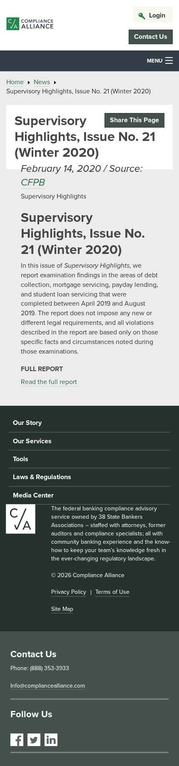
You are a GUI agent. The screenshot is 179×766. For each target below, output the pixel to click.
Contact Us (150, 37)
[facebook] (16, 739)
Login (157, 15)
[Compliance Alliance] (29, 25)
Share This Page (134, 120)
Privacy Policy (68, 591)
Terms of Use (112, 591)
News (42, 82)
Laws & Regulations (42, 477)
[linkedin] (51, 739)
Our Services (32, 441)
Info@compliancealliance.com (47, 685)
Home (15, 82)
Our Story (27, 423)
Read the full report (50, 382)
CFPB (33, 182)
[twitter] (33, 739)
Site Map (62, 609)
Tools (20, 459)
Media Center (33, 495)
